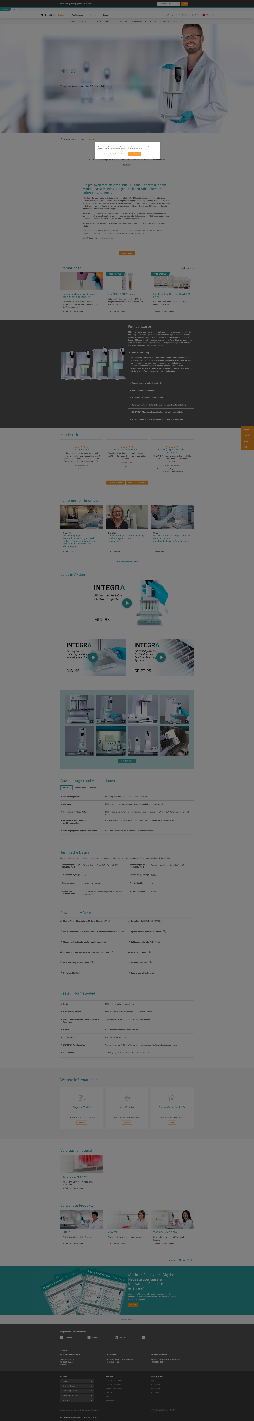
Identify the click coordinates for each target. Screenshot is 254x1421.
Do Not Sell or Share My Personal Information (115, 153)
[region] (127, 150)
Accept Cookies (134, 154)
